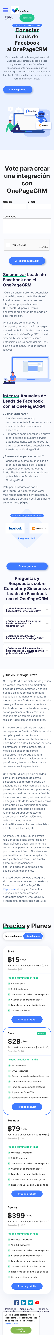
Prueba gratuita (27, 566)
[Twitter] (30, 1302)
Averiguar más (11, 1323)
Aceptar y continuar (21, 1330)
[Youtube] (37, 1302)
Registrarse (27, 18)
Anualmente (33, 936)
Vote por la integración (27, 260)
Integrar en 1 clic (27, 538)
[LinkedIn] (23, 1302)
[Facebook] (16, 1302)
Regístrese (9, 889)
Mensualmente (13, 936)
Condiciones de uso (27, 1310)
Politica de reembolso (43, 1310)
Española (23, 11)
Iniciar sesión (9, 17)
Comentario (9, 216)
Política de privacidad (10, 1310)
